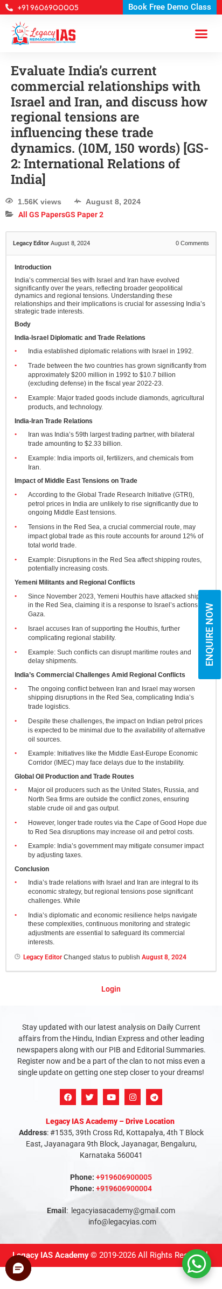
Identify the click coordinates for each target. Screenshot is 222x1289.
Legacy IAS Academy (50, 1255)
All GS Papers (41, 214)
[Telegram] (154, 1097)
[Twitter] (89, 1097)
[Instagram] (132, 1097)
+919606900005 (124, 1177)
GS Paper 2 (84, 214)
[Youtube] (111, 1097)
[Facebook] (68, 1097)
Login (111, 989)
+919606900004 (124, 1188)
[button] (201, 33)
